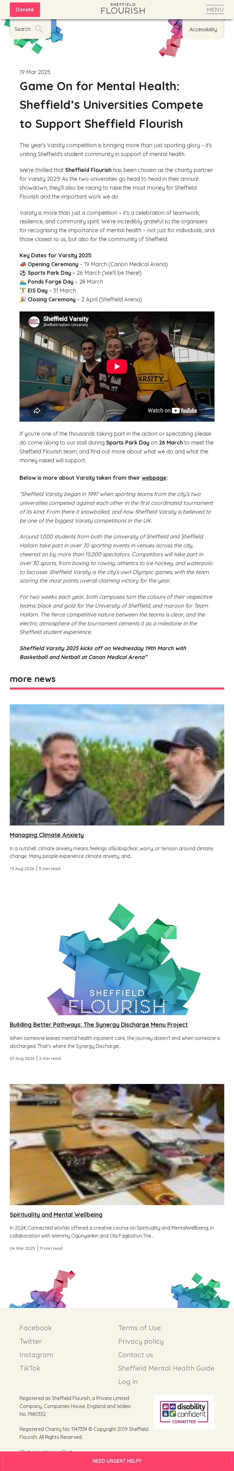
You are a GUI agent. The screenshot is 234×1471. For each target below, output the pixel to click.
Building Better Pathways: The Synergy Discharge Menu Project (99, 1024)
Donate (25, 9)
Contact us (135, 1354)
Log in (128, 1381)
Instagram (36, 1354)
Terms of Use (139, 1328)
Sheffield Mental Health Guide (166, 1368)
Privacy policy (141, 1341)
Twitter (31, 1341)
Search (22, 29)
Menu (215, 9)
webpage (154, 477)
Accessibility (203, 29)
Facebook (36, 1328)
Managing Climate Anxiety (47, 835)
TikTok (30, 1368)
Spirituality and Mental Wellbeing (56, 1214)
